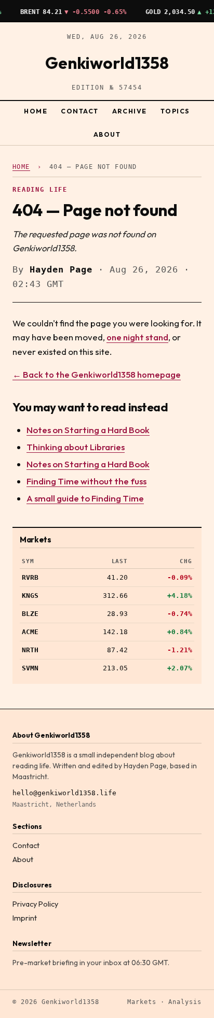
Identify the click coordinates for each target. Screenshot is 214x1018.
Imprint (24, 918)
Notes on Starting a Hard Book (88, 429)
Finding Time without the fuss (86, 481)
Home (35, 111)
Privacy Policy (35, 904)
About (107, 134)
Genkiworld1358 (107, 62)
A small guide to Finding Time (85, 498)
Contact (79, 111)
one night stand (137, 337)
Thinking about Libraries (75, 446)
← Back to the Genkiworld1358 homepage (96, 374)
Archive (129, 111)
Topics (175, 111)
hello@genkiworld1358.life (64, 793)
